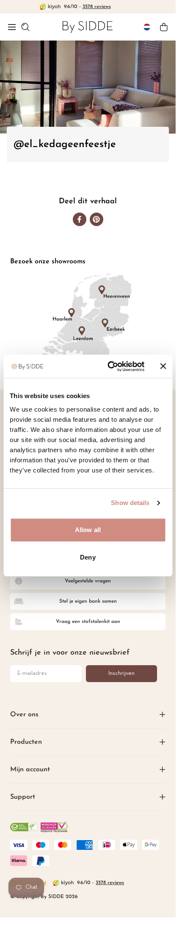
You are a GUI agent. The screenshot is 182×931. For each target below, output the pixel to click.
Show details (130, 502)
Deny (87, 557)
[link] (88, 27)
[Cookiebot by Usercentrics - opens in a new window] (109, 366)
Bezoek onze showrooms (47, 261)
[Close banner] (163, 366)
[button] (12, 27)
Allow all (88, 529)
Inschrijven (121, 673)
